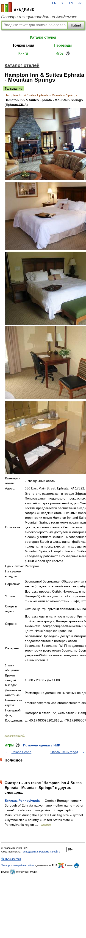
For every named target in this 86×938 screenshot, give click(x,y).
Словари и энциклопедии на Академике (39, 17)
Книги (23, 53)
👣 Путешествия (11, 859)
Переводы (63, 45)
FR (79, 3)
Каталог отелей (43, 37)
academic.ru (17, 7)
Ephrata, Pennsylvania (22, 800)
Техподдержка (29, 851)
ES (71, 3)
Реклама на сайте (49, 851)
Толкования (23, 45)
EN (54, 3)
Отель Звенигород (64, 752)
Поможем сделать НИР (41, 745)
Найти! (76, 25)
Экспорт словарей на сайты (17, 865)
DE (63, 3)
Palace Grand (21, 752)
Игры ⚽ (62, 53)
